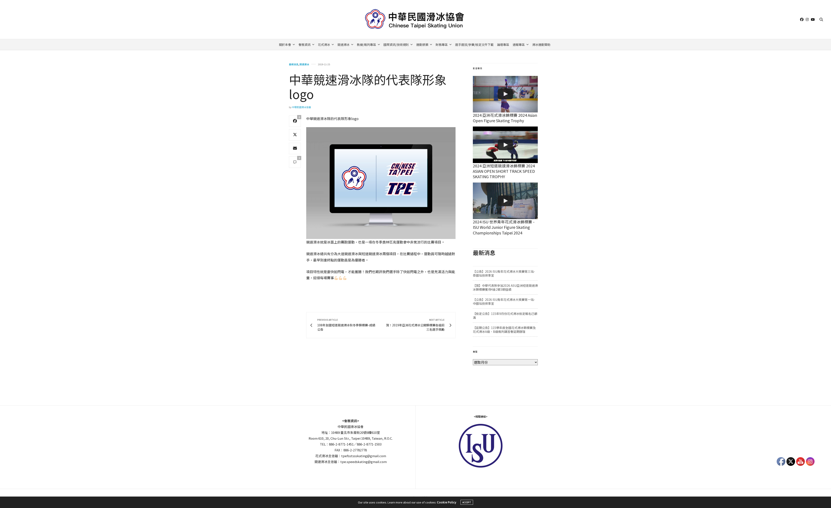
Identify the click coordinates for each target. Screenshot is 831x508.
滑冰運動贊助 (541, 44)
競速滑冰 (343, 44)
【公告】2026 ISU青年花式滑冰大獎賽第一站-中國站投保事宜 (504, 301)
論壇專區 (503, 44)
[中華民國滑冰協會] (415, 19)
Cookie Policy (446, 502)
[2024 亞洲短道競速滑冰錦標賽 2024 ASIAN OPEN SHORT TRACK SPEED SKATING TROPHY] (505, 145)
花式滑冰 (324, 44)
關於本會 (285, 44)
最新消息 (293, 64)
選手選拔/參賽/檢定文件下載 (474, 44)
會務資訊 (304, 44)
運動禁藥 (422, 44)
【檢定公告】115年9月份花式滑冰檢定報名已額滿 (505, 315)
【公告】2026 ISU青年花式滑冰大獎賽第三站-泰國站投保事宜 (504, 273)
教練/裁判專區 (366, 44)
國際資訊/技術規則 (396, 44)
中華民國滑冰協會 (301, 107)
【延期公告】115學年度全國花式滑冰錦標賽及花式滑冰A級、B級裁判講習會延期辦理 (504, 329)
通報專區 (519, 44)
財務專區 (442, 44)
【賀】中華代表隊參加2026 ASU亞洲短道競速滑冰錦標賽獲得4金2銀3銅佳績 (505, 287)
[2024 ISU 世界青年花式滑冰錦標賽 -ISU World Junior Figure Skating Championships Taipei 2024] (505, 201)
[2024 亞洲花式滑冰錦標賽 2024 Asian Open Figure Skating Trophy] (505, 94)
